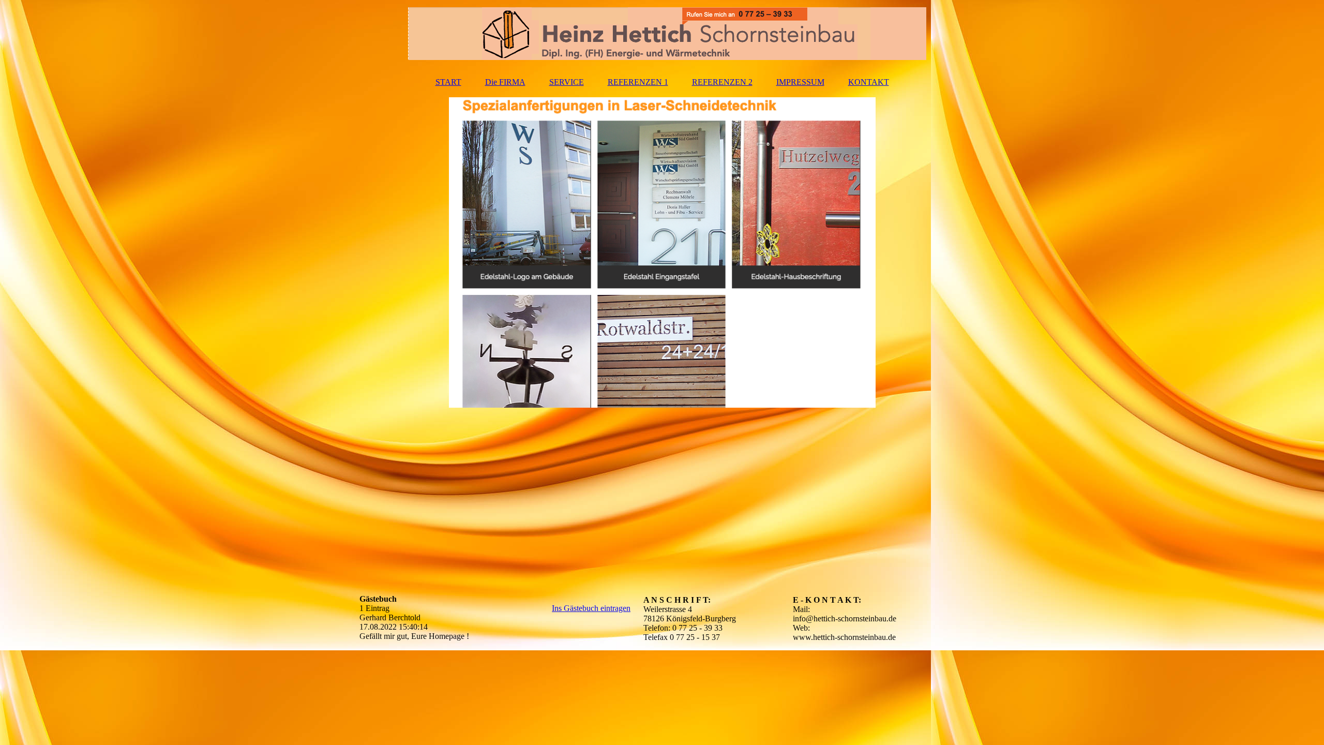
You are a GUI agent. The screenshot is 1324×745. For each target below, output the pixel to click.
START (448, 82)
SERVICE (566, 82)
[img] (662, 33)
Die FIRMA (505, 82)
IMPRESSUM (800, 82)
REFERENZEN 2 (722, 82)
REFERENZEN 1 (638, 82)
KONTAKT (868, 82)
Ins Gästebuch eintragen (591, 608)
